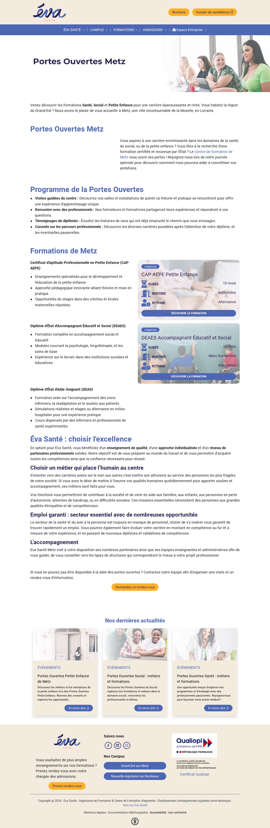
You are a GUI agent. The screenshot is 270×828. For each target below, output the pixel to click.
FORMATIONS (124, 30)
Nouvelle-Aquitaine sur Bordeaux (135, 776)
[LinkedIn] (117, 746)
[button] (135, 29)
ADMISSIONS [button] (153, 30)
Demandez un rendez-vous (135, 587)
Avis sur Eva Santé (135, 805)
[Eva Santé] (49, 12)
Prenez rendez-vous (67, 786)
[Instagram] (126, 746)
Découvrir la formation (188, 313)
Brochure (179, 12)
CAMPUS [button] (97, 30)
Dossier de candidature (213, 12)
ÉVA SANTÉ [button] (72, 30)
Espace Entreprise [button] (190, 30)
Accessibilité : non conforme (168, 812)
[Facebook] (108, 746)
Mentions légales (95, 812)
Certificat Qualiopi (194, 774)
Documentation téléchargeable (128, 812)
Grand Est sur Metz (135, 766)
